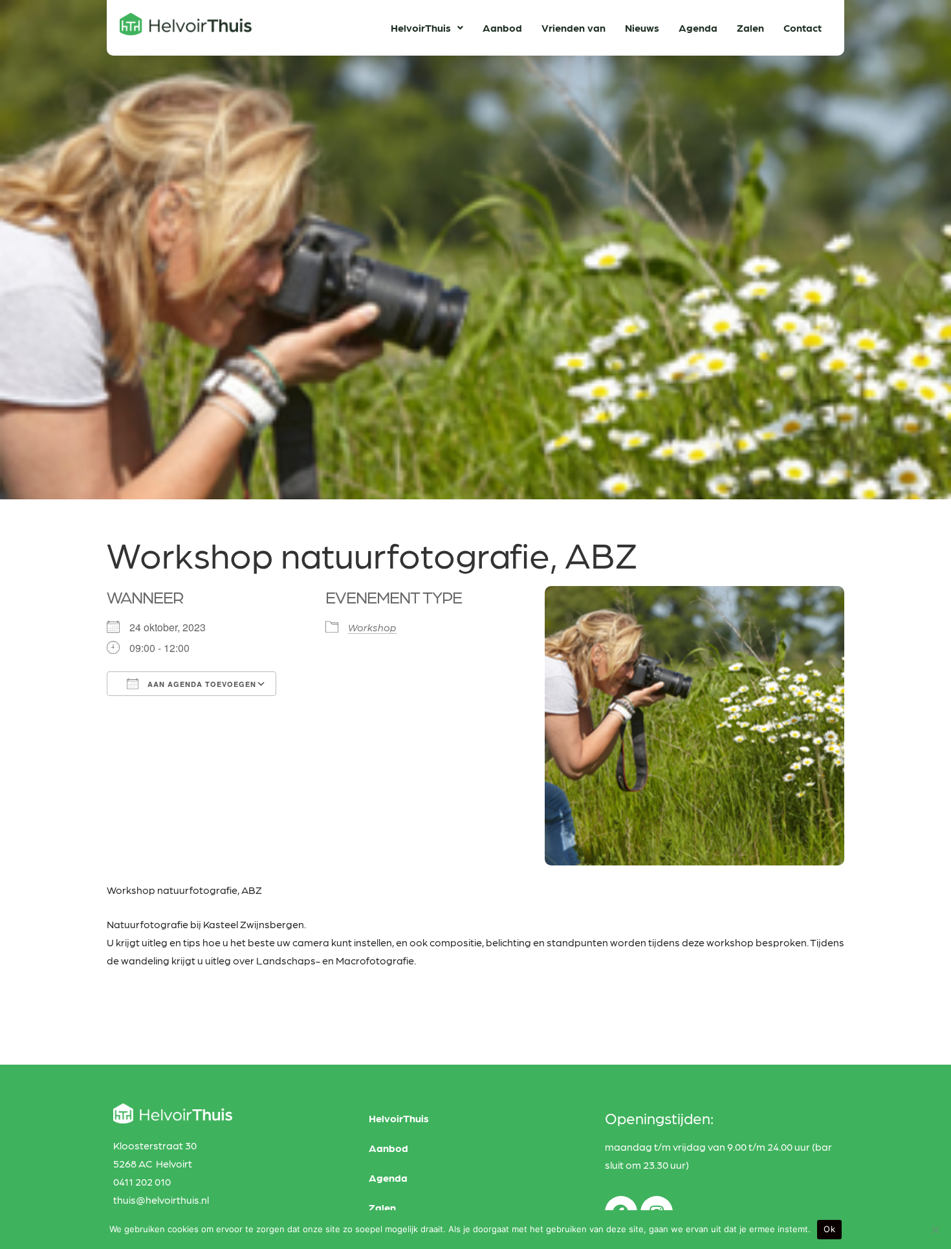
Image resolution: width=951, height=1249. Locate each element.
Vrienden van (573, 27)
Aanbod (502, 27)
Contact (802, 27)
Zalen (750, 27)
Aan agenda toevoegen (200, 684)
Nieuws (642, 27)
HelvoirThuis (421, 27)
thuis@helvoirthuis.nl (161, 1199)
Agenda (698, 27)
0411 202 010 (142, 1181)
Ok (829, 1229)
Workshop (372, 627)
